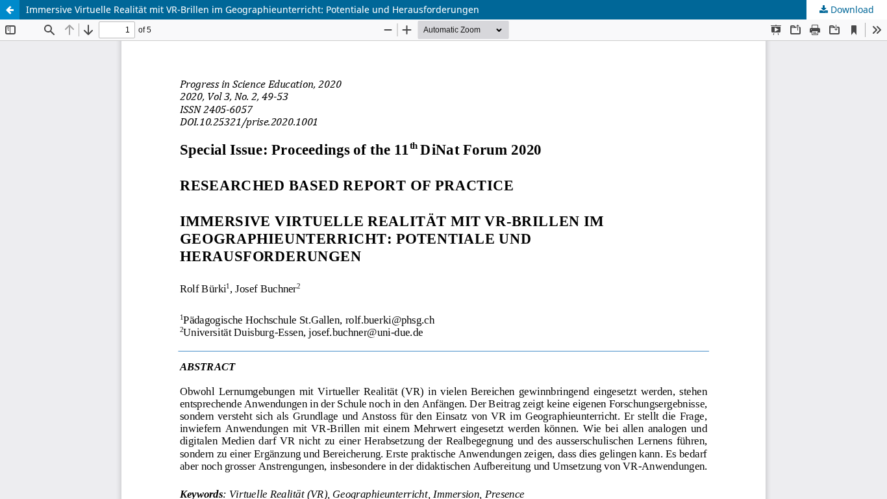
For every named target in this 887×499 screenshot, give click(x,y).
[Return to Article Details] (9, 9)
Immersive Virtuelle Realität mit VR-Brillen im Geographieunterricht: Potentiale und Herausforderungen (252, 9)
